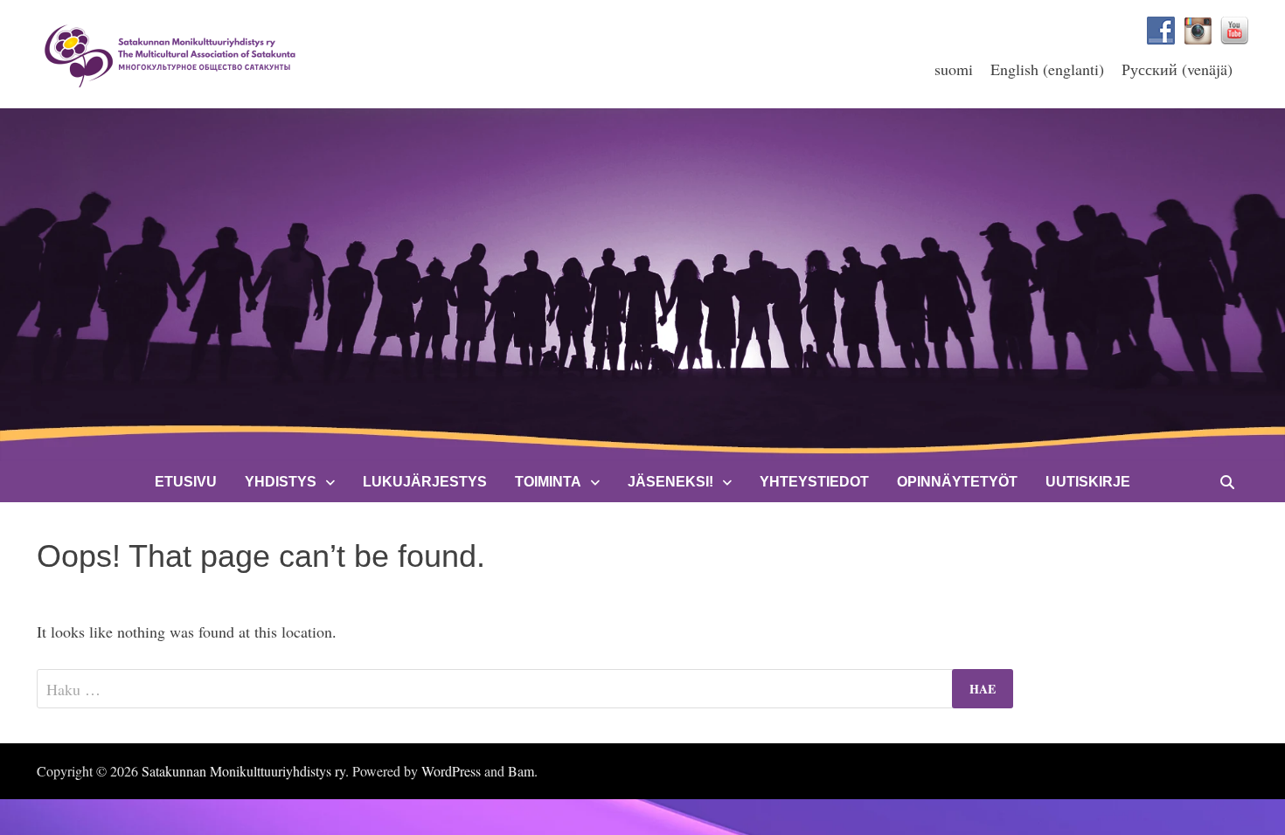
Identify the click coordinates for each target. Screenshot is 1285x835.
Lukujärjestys (425, 481)
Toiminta (548, 481)
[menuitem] (954, 68)
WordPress (451, 771)
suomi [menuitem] (953, 69)
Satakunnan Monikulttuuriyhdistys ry (243, 771)
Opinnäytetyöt (957, 481)
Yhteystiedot (814, 481)
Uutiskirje (1087, 481)
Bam (521, 771)
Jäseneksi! (670, 481)
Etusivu (186, 481)
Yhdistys (280, 481)
